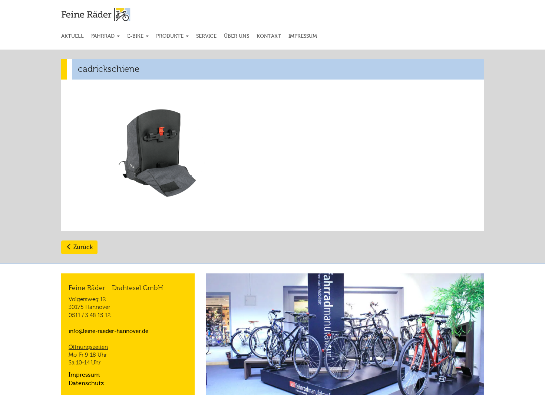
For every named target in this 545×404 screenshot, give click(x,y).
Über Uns (236, 36)
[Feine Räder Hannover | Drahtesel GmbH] (110, 14)
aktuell (72, 36)
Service (206, 36)
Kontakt (269, 36)
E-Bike (136, 36)
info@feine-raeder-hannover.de (108, 331)
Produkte (170, 36)
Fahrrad (103, 36)
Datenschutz (86, 383)
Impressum (302, 36)
